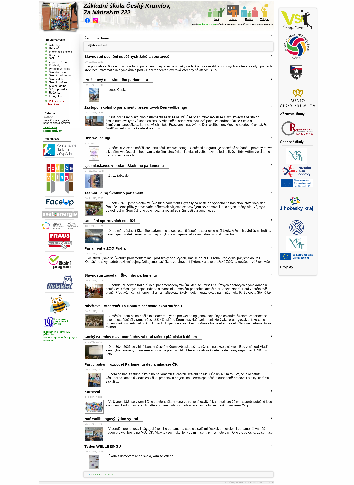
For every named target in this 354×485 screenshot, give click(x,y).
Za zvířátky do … (120, 175)
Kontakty (54, 65)
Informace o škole (60, 51)
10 (108, 475)
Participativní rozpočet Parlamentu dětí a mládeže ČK (131, 364)
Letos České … (119, 89)
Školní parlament (60, 75)
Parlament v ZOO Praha (105, 248)
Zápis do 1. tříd (59, 61)
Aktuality (54, 44)
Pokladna (268, 24)
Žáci (216, 19)
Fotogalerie (56, 95)
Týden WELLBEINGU (102, 446)
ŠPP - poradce (58, 89)
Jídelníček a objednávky (52, 128)
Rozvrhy (54, 55)
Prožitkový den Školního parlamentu (116, 80)
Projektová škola (59, 68)
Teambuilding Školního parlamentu (115, 193)
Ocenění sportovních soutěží (109, 221)
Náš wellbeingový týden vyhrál (111, 419)
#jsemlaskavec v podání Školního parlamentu (124, 166)
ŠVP (51, 58)
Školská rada (57, 72)
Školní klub (56, 78)
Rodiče (249, 19)
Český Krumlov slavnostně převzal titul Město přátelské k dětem (140, 337)
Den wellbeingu (97, 138)
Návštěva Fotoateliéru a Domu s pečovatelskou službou (133, 306)
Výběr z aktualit (97, 45)
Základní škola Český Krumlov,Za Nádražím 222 (127, 9)
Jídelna (50, 113)
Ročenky (54, 92)
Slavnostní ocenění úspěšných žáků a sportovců (126, 57)
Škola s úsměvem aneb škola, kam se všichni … (143, 456)
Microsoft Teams (254, 24)
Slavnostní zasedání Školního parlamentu (120, 275)
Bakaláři (241, 24)
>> (111, 475)
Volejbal (264, 19)
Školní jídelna (57, 85)
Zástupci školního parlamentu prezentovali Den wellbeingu (135, 107)
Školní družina (58, 82)
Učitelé (233, 19)
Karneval (92, 392)
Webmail (231, 24)
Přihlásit (221, 24)
